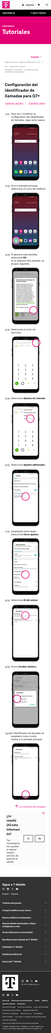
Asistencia (8, 26)
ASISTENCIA (9, 13)
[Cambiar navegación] (40, 13)
